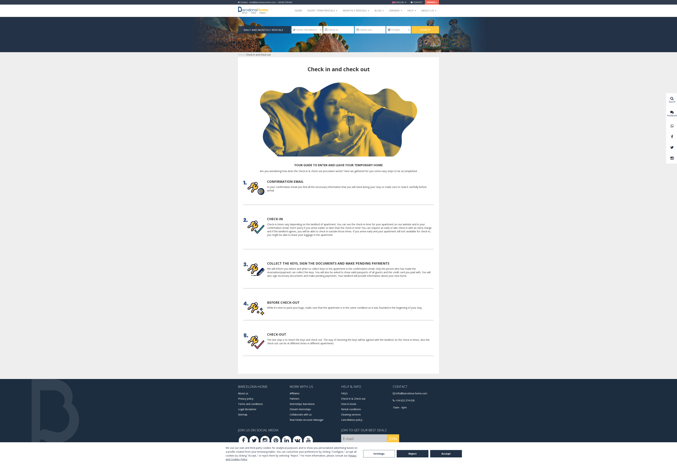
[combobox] (307, 29)
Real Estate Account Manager (307, 419)
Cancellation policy (351, 419)
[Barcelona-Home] (253, 8)
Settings (379, 453)
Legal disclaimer (247, 409)
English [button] (400, 2)
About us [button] (428, 10)
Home (298, 10)
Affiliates (295, 393)
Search (425, 29)
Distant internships (300, 409)
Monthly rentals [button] (355, 10)
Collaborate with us (301, 414)
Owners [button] (431, 2)
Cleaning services (351, 414)
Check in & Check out (353, 398)
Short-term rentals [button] (321, 10)
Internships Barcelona (302, 404)
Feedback (672, 115)
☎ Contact (416, 2)
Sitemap (242, 414)
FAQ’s (344, 393)
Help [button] (410, 10)
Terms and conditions (250, 404)
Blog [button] (378, 10)
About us (243, 393)
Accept (446, 453)
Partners (294, 398)
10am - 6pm (400, 407)
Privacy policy (245, 398)
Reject (412, 453)
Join (393, 438)
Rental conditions (351, 409)
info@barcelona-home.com (411, 393)
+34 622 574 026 (405, 400)
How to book (348, 404)
